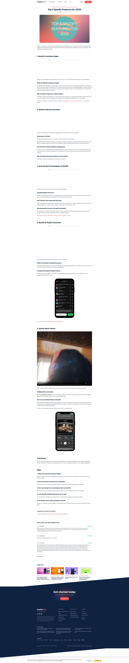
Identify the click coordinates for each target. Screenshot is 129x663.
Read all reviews (40, 556)
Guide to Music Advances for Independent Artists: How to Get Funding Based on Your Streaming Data (45, 632)
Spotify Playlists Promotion (63, 611)
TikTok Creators (73, 611)
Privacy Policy (84, 613)
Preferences (89, 660)
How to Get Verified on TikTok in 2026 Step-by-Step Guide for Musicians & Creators (57, 578)
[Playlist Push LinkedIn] (41, 613)
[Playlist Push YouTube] (39, 613)
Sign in (82, 1)
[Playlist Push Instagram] (37, 613)
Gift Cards (60, 620)
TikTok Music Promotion (62, 615)
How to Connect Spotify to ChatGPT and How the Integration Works (85, 578)
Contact (83, 611)
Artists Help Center (61, 618)
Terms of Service (85, 615)
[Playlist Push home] (41, 2)
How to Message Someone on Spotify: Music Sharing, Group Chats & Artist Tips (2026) (63, 629)
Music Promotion (52, 1)
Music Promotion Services (41, 611)
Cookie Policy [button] (40, 660)
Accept (98, 660)
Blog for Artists (61, 617)
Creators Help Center (74, 615)
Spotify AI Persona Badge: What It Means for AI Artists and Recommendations (45, 629)
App (54, 159)
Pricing (65, 1)
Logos (83, 617)
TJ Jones (59, 12)
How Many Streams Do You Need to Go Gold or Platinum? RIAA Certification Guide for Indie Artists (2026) (64, 632)
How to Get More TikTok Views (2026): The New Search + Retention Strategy (43, 578)
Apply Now (64, 598)
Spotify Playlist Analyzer (74, 617)
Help (70, 1)
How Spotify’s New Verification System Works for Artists (83, 632)
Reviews (83, 618)
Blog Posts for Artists (55, 575)
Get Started (88, 1)
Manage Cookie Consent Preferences (86, 645)
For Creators (59, 1)
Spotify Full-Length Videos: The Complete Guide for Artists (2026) (83, 629)
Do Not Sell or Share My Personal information (73, 645)
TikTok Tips (39, 575)
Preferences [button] (60, 660)
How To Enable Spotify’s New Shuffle (71, 578)
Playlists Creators (73, 613)
